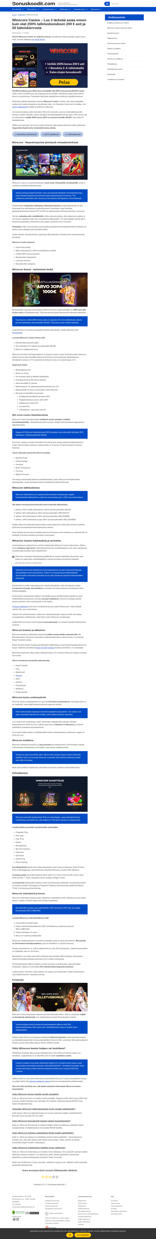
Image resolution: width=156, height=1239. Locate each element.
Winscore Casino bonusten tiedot (119, 28)
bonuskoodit (17, 333)
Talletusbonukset (83, 1209)
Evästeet (114, 1209)
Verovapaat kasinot (84, 1211)
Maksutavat (95, 9)
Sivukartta (114, 1201)
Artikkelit (81, 1224)
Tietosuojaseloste (117, 1206)
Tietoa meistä (115, 1203)
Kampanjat (111, 74)
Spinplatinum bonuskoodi (53, 1209)
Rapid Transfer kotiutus (45, 648)
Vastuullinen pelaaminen (119, 1211)
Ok (70, 1235)
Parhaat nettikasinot (20, 607)
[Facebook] (17, 1220)
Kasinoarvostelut (116, 1214)
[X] (14, 1220)
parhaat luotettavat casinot (39, 1081)
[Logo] (33, 3)
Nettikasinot (64, 9)
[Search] (107, 4)
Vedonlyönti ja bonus (115, 69)
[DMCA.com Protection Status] (32, 1214)
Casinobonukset (48, 9)
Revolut (19, 675)
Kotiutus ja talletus (114, 48)
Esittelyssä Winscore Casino (118, 23)
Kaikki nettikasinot (84, 1222)
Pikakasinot (82, 1206)
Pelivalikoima (112, 64)
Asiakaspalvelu (113, 54)
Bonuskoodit (16, 9)
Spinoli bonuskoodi (51, 1206)
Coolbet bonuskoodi (51, 1203)
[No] (153, 1233)
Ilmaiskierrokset (113, 33)
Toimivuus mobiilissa (115, 59)
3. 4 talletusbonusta (73, 134)
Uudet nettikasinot (84, 1219)
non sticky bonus (38, 39)
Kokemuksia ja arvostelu (116, 43)
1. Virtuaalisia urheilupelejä (26, 134)
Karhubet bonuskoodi (52, 1201)
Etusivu (14, 15)
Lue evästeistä (83, 1235)
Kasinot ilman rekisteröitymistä (88, 1214)
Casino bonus (82, 1203)
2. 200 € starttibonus (51, 134)
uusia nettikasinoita (20, 107)
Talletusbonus (32, 9)
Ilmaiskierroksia (79, 9)
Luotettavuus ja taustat (115, 79)
